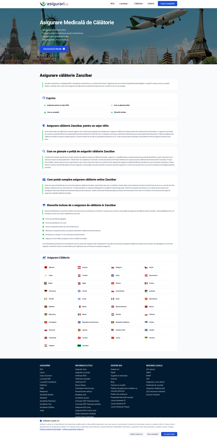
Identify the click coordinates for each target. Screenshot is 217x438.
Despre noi (115, 369)
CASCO (151, 3)
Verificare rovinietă (82, 379)
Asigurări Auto (81, 369)
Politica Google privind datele (50, 429)
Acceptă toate (169, 434)
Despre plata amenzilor (84, 417)
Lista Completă (168, 3)
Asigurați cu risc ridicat (155, 382)
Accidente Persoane (47, 401)
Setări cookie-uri (136, 434)
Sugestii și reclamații (119, 376)
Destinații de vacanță (154, 385)
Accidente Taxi (45, 404)
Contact (114, 379)
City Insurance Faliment (155, 391)
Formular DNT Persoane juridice (88, 404)
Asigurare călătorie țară (155, 388)
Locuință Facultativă (48, 382)
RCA (113, 3)
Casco (42, 372)
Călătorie (138, 3)
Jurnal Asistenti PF (118, 404)
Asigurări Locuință (82, 372)
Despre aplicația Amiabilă (85, 414)
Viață (42, 410)
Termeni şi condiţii (118, 385)
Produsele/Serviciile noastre (122, 397)
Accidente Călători (47, 407)
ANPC (148, 372)
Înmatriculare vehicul (83, 391)
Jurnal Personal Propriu (120, 407)
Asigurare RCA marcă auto (85, 410)
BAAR (148, 376)
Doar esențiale (152, 434)
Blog (112, 382)
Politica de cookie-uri (119, 394)
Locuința (123, 3)
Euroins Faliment (153, 395)
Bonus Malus (80, 385)
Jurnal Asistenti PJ (118, 400)
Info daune (150, 369)
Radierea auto (80, 395)
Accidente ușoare (82, 398)
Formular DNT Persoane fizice (87, 401)
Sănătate (43, 398)
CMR (42, 388)
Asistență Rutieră (46, 395)
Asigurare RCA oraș (83, 407)
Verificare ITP (80, 382)
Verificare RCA (81, 376)
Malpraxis (44, 391)
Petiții (113, 372)
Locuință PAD (45, 379)
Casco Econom (46, 376)
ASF (148, 379)
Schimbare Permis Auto (84, 388)
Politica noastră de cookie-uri (73, 429)
